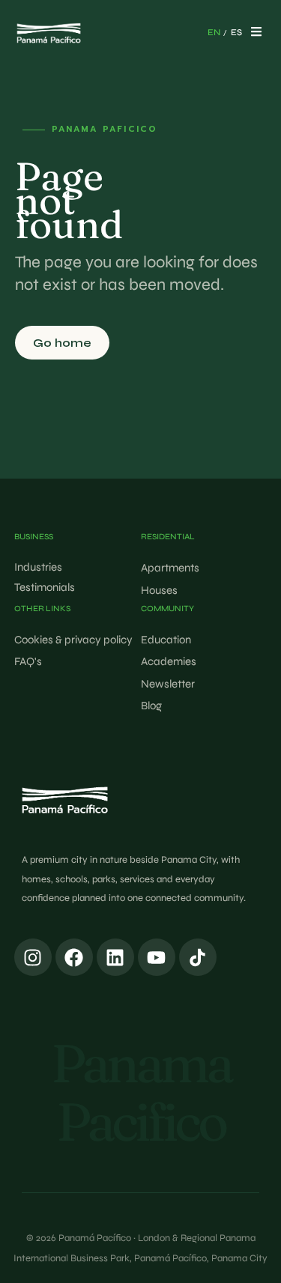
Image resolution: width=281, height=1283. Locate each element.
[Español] (236, 33)
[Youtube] (156, 957)
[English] (213, 33)
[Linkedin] (115, 957)
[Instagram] (33, 957)
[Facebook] (74, 957)
